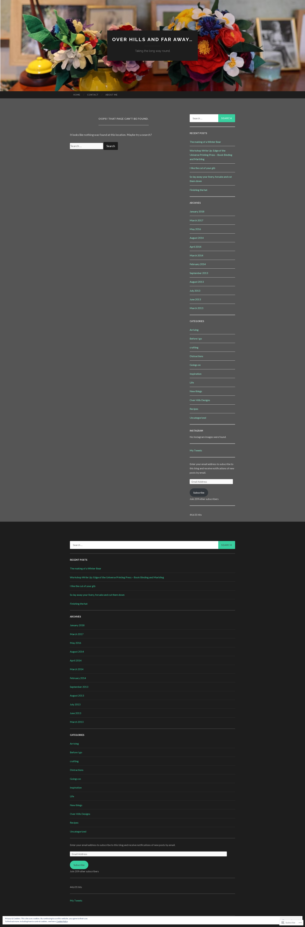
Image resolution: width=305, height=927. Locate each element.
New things (196, 391)
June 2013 (195, 299)
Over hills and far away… (152, 39)
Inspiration (195, 373)
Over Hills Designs (200, 400)
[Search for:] (87, 146)
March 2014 (196, 255)
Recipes (194, 408)
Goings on (195, 364)
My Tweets (196, 450)
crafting (194, 347)
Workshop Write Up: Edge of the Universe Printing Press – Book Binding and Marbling (211, 155)
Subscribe (198, 492)
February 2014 (198, 264)
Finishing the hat (198, 189)
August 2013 (197, 281)
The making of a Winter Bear (205, 141)
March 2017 (196, 220)
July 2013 (195, 290)
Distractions (196, 356)
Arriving (194, 329)
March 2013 (196, 308)
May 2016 (195, 229)
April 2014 (195, 246)
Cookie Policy (62, 921)
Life (192, 382)
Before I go (196, 338)
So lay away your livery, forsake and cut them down (97, 594)
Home (76, 94)
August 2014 (197, 237)
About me (111, 94)
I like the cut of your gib (202, 167)
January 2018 (197, 211)
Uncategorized (198, 417)
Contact (92, 94)
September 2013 (199, 272)
